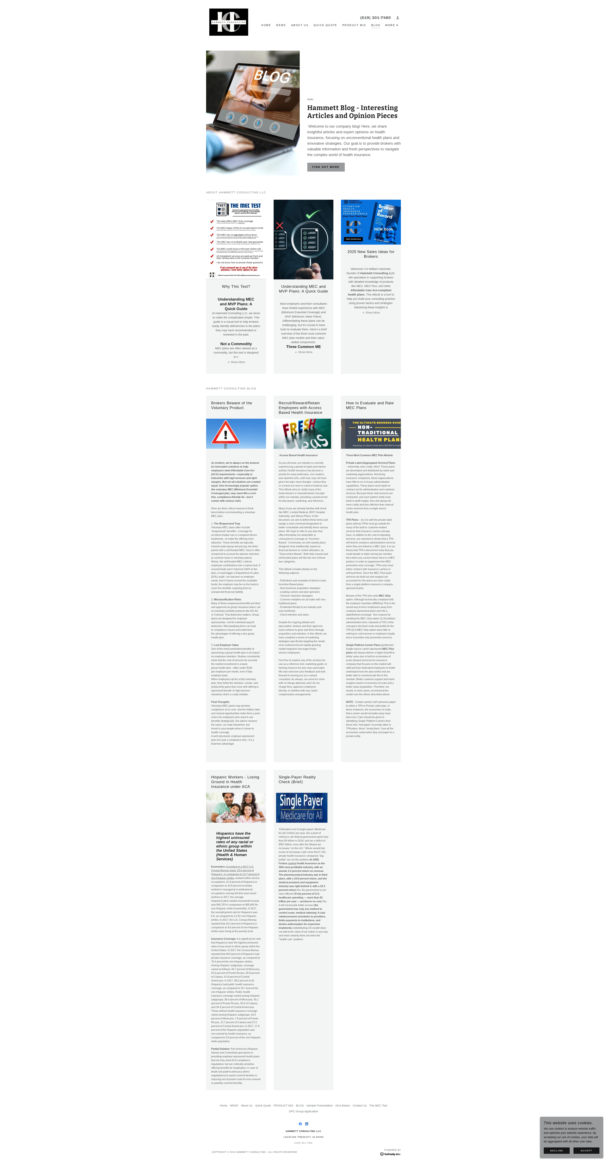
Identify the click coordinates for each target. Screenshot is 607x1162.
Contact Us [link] (360, 1105)
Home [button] (223, 1105)
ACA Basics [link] (342, 1105)
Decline (556, 1150)
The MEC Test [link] (378, 1105)
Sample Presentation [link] (319, 1105)
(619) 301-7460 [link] (375, 18)
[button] (398, 18)
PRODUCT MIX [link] (354, 25)
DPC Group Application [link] (303, 1111)
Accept (586, 1150)
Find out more (326, 167)
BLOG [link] (375, 25)
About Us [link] (300, 25)
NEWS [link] (281, 25)
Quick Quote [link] (325, 25)
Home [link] (266, 25)
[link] (228, 20)
